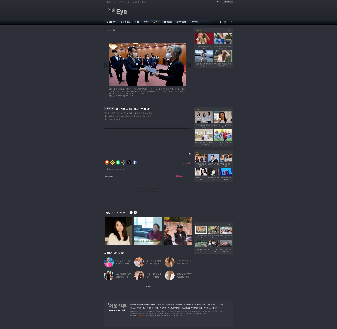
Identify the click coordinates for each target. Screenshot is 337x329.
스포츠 (197, 109)
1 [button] (146, 286)
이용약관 (163, 308)
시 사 (196, 224)
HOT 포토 (198, 30)
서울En (129, 2)
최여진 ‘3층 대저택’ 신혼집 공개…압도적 (153, 263)
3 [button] (149, 286)
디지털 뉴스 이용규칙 (210, 308)
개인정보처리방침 (174, 308)
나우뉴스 (122, 2)
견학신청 (179, 304)
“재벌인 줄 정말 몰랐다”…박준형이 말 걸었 (154, 276)
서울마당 (161, 304)
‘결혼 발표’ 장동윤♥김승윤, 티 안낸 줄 (184, 276)
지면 (146, 304)
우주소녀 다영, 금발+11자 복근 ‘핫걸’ (184, 263)
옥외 (154, 304)
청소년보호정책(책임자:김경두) (192, 308)
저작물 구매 (170, 304)
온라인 (150, 304)
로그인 (220, 2)
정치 (113, 30)
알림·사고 (141, 308)
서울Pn (115, 2)
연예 (196, 152)
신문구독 (133, 304)
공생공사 (136, 2)
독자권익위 (187, 304)
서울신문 (108, 2)
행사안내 (150, 308)
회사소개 (133, 308)
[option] (118, 230)
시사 (107, 30)
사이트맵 (220, 304)
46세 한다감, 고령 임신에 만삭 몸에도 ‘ (123, 276)
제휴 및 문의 (211, 304)
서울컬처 (144, 2)
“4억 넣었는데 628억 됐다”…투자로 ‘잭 (123, 263)
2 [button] (148, 286)
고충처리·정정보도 (199, 304)
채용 (156, 308)
